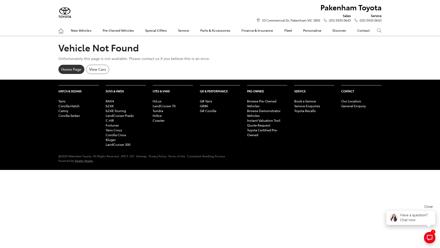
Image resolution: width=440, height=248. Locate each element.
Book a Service (305, 101)
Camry (63, 110)
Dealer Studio (84, 161)
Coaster (159, 120)
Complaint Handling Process (206, 156)
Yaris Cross (114, 130)
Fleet (288, 30)
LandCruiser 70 (164, 106)
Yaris (62, 101)
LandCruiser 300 (118, 144)
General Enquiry (353, 106)
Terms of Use (176, 156)
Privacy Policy (157, 156)
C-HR (110, 120)
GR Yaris (206, 101)
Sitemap (141, 156)
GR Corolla (208, 110)
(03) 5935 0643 (340, 20)
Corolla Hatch (69, 106)
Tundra (158, 110)
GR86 (204, 106)
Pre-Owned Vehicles (118, 30)
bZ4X (110, 106)
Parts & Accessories (215, 30)
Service (183, 30)
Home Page (71, 69)
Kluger (111, 139)
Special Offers (156, 30)
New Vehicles (81, 30)
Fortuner (112, 125)
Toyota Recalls (305, 110)
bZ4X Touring (116, 110)
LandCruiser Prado (120, 115)
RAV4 (110, 101)
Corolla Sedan (69, 115)
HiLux (157, 101)
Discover (339, 30)
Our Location (351, 101)
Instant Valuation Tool (263, 120)
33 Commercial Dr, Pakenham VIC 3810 (291, 20)
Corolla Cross (116, 134)
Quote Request (258, 125)
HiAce (157, 115)
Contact (363, 30)
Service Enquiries (307, 106)
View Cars (97, 69)
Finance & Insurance (257, 30)
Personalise (312, 30)
